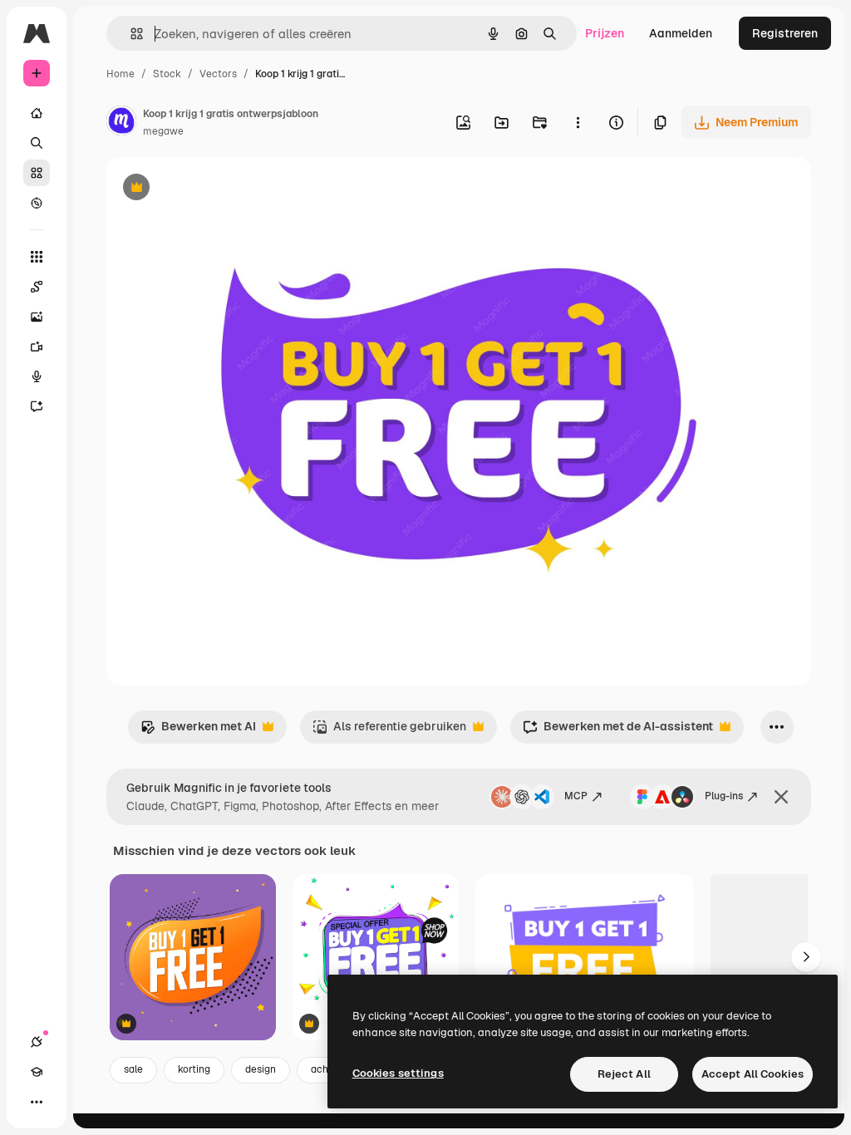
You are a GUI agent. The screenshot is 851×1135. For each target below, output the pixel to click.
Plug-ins (724, 796)
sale (133, 1069)
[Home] (36, 113)
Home (120, 74)
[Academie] (36, 1072)
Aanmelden (680, 33)
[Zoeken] (36, 143)
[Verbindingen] (36, 1042)
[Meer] (36, 1101)
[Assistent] (36, 406)
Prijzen (604, 33)
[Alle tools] (36, 256)
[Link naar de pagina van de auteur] (121, 123)
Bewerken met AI (198, 731)
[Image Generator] (36, 316)
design (260, 1069)
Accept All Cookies (752, 1074)
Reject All (624, 1074)
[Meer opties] (577, 122)
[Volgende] (806, 957)
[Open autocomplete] (130, 33)
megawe (163, 131)
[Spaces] (36, 286)
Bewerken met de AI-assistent (618, 731)
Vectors (218, 74)
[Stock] (36, 173)
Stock (167, 74)
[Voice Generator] (36, 376)
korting (194, 1069)
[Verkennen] (36, 202)
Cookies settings (398, 1073)
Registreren (785, 33)
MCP (576, 796)
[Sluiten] (781, 797)
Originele (215, 189)
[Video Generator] (36, 346)
